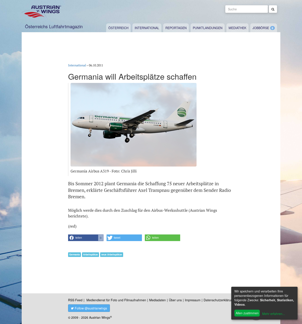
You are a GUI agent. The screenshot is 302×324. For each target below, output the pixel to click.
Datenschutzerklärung (219, 300)
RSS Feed (75, 300)
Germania (74, 254)
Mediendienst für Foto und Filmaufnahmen (116, 300)
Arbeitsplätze (90, 254)
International (147, 28)
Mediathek (237, 28)
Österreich (118, 28)
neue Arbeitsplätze (111, 254)
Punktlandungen (207, 28)
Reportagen (176, 28)
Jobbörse (260, 28)
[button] (85, 237)
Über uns (175, 300)
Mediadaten (157, 300)
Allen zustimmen (247, 313)
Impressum (193, 300)
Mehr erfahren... (273, 313)
